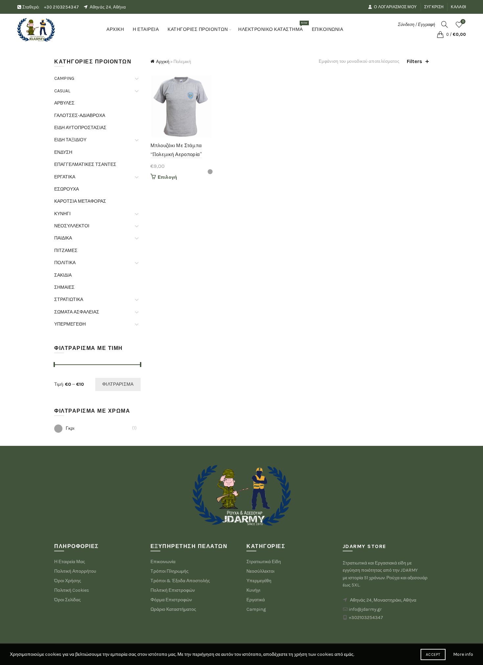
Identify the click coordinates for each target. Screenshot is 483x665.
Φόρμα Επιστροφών (171, 600)
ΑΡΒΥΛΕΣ (64, 103)
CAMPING (64, 78)
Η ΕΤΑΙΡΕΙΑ (146, 29)
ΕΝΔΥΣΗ (63, 152)
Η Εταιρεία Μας (69, 561)
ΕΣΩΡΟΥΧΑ (66, 189)
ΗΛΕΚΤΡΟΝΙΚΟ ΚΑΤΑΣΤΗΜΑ (272, 26)
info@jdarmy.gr (365, 609)
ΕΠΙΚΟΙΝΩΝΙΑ (327, 29)
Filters (414, 61)
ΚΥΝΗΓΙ (62, 214)
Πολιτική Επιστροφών (172, 590)
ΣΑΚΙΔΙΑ (63, 275)
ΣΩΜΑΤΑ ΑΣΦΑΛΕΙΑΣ (76, 312)
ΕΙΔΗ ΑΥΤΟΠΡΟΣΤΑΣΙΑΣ (80, 127)
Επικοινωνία (162, 561)
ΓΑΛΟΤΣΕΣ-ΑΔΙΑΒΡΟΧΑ (79, 115)
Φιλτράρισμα (117, 384)
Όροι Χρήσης (67, 581)
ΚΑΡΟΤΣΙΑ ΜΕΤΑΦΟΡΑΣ (80, 201)
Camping (256, 609)
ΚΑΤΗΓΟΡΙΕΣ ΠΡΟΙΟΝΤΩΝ (198, 29)
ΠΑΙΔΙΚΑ (63, 238)
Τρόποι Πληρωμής (169, 571)
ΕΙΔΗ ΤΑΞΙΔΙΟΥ (70, 140)
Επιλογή (167, 177)
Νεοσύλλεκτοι (260, 571)
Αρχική (162, 61)
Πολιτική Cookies (71, 590)
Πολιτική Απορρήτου (75, 571)
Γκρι (70, 428)
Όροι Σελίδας (67, 600)
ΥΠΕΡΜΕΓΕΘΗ (70, 324)
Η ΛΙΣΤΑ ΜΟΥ (463, 21)
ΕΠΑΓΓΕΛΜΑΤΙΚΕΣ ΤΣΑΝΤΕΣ (85, 164)
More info (463, 654)
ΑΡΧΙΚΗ (115, 29)
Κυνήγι (253, 590)
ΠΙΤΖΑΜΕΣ (66, 250)
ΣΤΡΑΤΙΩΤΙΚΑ (68, 299)
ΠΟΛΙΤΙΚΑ (65, 262)
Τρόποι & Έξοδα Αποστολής (180, 581)
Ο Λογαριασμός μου (395, 7)
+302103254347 (366, 617)
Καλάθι (458, 7)
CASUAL (62, 91)
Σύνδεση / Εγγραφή (416, 24)
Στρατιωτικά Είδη (263, 561)
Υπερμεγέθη (258, 581)
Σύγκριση (434, 7)
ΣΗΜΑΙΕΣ (64, 287)
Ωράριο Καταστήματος (173, 609)
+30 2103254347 (61, 7)
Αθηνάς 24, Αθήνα (108, 7)
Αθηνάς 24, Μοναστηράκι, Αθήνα (383, 600)
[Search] (444, 24)
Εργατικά (255, 600)
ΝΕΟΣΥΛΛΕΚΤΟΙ (71, 226)
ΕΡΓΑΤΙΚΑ (64, 177)
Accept (433, 654)
